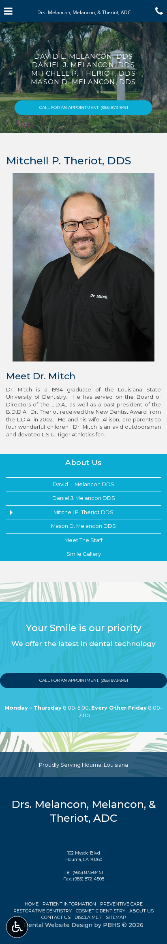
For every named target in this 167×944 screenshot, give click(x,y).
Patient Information (69, 904)
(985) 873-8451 (88, 872)
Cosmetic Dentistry (100, 911)
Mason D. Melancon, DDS (83, 82)
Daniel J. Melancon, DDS (83, 65)
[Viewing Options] (17, 927)
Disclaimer (88, 917)
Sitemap (116, 917)
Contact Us (56, 917)
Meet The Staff (83, 540)
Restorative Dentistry (42, 911)
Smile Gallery (83, 554)
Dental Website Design (58, 925)
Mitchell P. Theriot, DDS (83, 73)
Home (32, 904)
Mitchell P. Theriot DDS (83, 512)
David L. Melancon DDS (83, 484)
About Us (83, 462)
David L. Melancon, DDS (83, 56)
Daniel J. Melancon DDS (83, 498)
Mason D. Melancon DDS (83, 526)
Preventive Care (121, 904)
